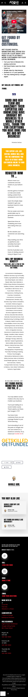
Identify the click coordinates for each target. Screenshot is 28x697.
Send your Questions (9, 596)
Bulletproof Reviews (8, 617)
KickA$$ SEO (18, 434)
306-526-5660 (6, 637)
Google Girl (14, 484)
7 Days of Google (7, 615)
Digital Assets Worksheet (10, 624)
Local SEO (5, 605)
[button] (2, 3)
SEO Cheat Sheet (7, 628)
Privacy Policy (14, 689)
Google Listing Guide (8, 626)
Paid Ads (4, 607)
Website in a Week (8, 609)
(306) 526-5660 (7, 565)
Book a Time (6, 580)
